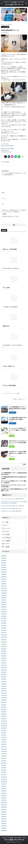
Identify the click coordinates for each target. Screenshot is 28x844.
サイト (3, 204)
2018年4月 (3, 607)
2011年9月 (3, 756)
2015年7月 (3, 653)
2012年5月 (3, 737)
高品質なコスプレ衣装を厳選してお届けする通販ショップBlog (14, 837)
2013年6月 (3, 707)
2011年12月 (4, 749)
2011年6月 (3, 763)
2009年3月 (3, 823)
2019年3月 (3, 581)
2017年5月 (3, 623)
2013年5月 (3, 709)
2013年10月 (4, 697)
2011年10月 (4, 753)
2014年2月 (3, 688)
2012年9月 (3, 728)
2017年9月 (3, 614)
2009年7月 (3, 814)
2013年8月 (3, 702)
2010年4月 (3, 793)
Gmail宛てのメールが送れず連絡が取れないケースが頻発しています (17, 453)
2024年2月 (3, 562)
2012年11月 (4, 723)
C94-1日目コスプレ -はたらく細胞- (8, 508)
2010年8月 (3, 784)
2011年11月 (4, 751)
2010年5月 (3, 791)
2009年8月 (3, 812)
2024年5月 (3, 560)
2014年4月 (3, 684)
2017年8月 (3, 616)
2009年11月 (4, 805)
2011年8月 (3, 758)
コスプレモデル (5, 531)
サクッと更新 (6, 287)
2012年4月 (3, 739)
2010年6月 (3, 788)
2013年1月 (3, 718)
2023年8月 (3, 565)
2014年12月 (4, 667)
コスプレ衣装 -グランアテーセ (14, 5)
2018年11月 (4, 590)
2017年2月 (3, 630)
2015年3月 (3, 660)
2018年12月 (4, 588)
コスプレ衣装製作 (5, 161)
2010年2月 (3, 798)
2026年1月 (3, 558)
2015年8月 (3, 651)
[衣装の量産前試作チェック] (15, 156)
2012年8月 (3, 730)
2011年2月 (3, 772)
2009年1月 (3, 828)
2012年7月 (3, 732)
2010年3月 (3, 795)
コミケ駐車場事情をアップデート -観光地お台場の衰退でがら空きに (18, 407)
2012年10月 (4, 725)
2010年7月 (3, 786)
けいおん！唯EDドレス (9, 366)
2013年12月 (4, 693)
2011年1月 (3, 774)
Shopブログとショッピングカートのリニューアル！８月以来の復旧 (18, 441)
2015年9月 (3, 649)
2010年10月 (4, 781)
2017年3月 (3, 628)
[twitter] (5, 156)
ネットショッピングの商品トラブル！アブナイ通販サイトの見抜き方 (17, 430)
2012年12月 (4, 721)
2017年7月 (3, 618)
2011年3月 (3, 770)
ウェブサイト (5, 525)
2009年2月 (3, 826)
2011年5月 (3, 765)
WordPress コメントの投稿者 (9, 503)
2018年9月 (3, 595)
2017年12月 (4, 611)
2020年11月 (4, 569)
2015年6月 (3, 656)
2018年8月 (3, 597)
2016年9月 (3, 639)
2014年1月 (3, 690)
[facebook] (9, 156)
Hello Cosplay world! (5, 505)
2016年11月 (4, 637)
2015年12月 (4, 646)
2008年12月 (4, 830)
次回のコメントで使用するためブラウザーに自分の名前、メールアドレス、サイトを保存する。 (14, 210)
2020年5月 (3, 579)
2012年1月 (3, 746)
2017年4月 (3, 625)
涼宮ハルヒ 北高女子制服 (10, 249)
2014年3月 (3, 686)
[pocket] (12, 156)
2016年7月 (3, 644)
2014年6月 (3, 679)
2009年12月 (4, 802)
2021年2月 (3, 567)
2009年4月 (3, 821)
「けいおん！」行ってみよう (10, 307)
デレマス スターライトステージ (11, 268)
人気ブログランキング (6, 152)
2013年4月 (3, 711)
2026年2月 (3, 555)
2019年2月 (3, 583)
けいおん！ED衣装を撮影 (9, 385)
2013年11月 (4, 695)
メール (4, 198)
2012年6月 (3, 735)
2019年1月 (3, 586)
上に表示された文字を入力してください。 (11, 216)
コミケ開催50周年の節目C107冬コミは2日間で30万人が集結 (18, 418)
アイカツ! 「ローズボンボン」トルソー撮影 (9, 498)
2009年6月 (3, 816)
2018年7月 (3, 600)
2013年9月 (3, 700)
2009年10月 (4, 807)
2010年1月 (3, 800)
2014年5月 (3, 681)
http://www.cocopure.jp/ (7, 145)
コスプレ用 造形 (6, 534)
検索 (24, 464)
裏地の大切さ (6, 326)
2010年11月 (4, 779)
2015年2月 (3, 663)
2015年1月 (3, 665)
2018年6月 (3, 602)
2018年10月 (4, 593)
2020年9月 (3, 574)
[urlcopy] (22, 156)
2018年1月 (3, 609)
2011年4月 (3, 767)
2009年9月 (3, 809)
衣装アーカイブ (5, 544)
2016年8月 (3, 642)
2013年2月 (3, 716)
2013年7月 (3, 704)
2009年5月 (3, 819)
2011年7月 (3, 760)
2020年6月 (3, 576)
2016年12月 (4, 635)
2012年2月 (3, 744)
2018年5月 (3, 604)
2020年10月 (4, 572)
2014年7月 (3, 677)
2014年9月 (3, 672)
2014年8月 (3, 674)
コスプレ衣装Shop (6, 537)
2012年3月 (3, 742)
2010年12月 (4, 777)
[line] (19, 156)
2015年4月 (3, 658)
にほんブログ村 (5, 150)
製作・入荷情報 (5, 547)
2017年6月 (3, 621)
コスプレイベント (6, 528)
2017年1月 (3, 632)
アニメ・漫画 (5, 522)
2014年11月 (4, 670)
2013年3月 (3, 714)
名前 (3, 192)
